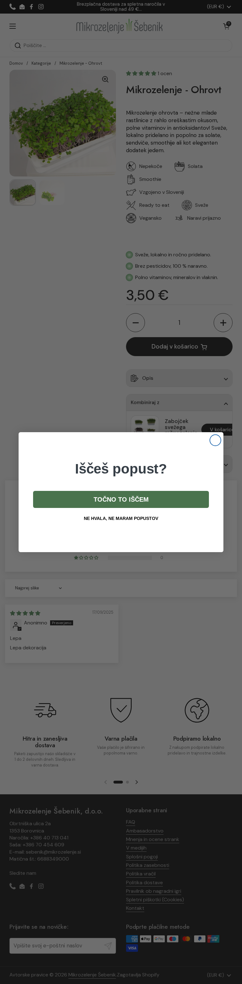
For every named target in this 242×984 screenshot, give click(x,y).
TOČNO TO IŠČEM (121, 499)
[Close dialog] (215, 440)
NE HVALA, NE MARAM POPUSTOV (121, 518)
